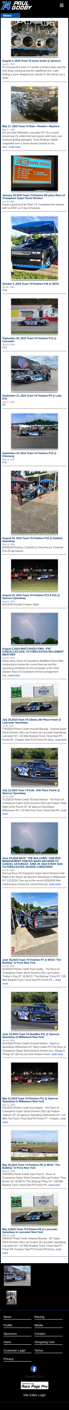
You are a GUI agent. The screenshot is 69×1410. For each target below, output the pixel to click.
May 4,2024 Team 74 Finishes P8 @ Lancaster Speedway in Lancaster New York (29, 1231)
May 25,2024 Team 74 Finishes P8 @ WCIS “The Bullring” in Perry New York (31, 1166)
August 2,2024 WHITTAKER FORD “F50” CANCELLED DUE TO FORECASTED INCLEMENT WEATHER (33, 651)
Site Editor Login (34, 1395)
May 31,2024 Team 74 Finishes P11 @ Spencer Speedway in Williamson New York (30, 1100)
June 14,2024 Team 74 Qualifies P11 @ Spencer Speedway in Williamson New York (31, 1035)
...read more (14, 147)
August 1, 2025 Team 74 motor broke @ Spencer (31, 60)
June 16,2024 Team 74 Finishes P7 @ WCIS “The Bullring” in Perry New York (31, 961)
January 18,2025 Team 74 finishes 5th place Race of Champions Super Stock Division (33, 197)
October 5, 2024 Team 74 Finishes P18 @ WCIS (30, 283)
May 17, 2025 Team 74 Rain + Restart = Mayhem (30, 126)
